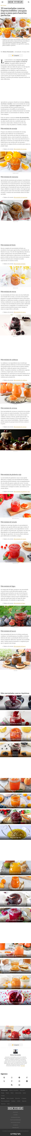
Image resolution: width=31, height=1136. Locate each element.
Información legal (15, 1117)
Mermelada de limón (8, 245)
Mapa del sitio (15, 1127)
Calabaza (13, 1101)
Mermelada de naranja (9, 128)
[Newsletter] (19, 1085)
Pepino (7, 1093)
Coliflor (18, 1101)
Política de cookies (15, 1122)
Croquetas (24, 1098)
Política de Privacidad (15, 1119)
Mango (2, 1093)
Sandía (24, 1093)
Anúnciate (15, 1112)
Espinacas (3, 1103)
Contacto (15, 1125)
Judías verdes (18, 1093)
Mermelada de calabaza (9, 360)
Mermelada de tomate (9, 522)
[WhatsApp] (11, 1077)
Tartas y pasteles (10, 1098)
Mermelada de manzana (9, 177)
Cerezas (3, 1095)
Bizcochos (17, 1098)
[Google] (4, 1077)
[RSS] (11, 1085)
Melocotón (22, 1090)
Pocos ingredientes (5, 1101)
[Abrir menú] (2, 2)
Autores (15, 1114)
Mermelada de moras (8, 292)
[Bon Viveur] (15, 2)
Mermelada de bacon (8, 631)
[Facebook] (27, 1077)
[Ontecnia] (15, 1134)
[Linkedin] (27, 1081)
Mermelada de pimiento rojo (11, 474)
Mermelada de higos (8, 586)
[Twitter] (4, 1081)
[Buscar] (28, 2)
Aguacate (24, 1101)
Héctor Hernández (15, 1055)
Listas (8, 1103)
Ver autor (23, 1065)
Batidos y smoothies (13, 1090)
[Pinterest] (11, 1081)
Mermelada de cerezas (9, 408)
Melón (12, 1093)
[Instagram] (19, 1081)
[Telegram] (19, 1077)
